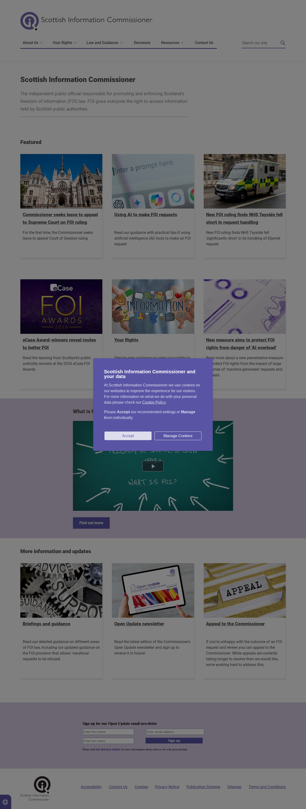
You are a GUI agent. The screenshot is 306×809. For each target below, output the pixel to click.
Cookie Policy (154, 402)
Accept (128, 436)
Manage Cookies (178, 436)
